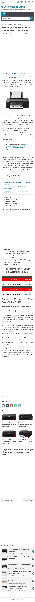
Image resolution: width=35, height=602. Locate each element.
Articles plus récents (7, 500)
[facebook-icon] (18, 2)
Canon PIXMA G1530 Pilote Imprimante (13, 73)
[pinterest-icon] (32, 2)
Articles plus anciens (27, 500)
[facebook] (3, 405)
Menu (3, 13)
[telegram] (19, 405)
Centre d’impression (13, 7)
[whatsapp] (15, 405)
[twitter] (7, 405)
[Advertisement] (17, 524)
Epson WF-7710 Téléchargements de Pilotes (16, 147)
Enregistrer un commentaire (21, 33)
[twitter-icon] (22, 2)
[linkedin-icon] (29, 2)
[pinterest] (11, 405)
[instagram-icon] (25, 2)
